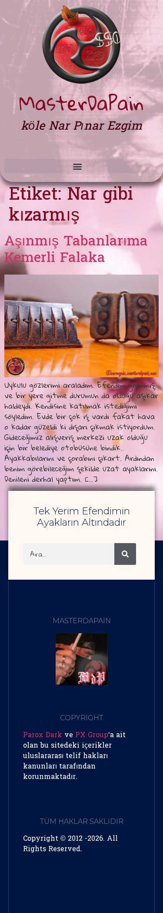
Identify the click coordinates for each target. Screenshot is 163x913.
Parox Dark (42, 735)
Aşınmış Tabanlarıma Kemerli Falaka (76, 250)
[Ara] (125, 554)
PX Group (91, 735)
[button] (77, 166)
